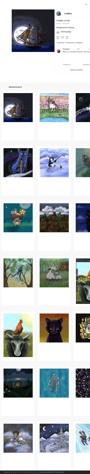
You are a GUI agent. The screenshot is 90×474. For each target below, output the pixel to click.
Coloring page (66, 32)
